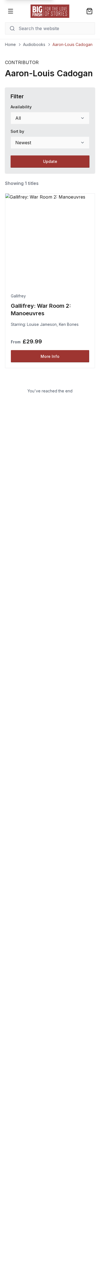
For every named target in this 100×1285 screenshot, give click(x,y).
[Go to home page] (50, 11)
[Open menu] (10, 11)
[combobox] (50, 118)
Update (50, 161)
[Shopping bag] (89, 11)
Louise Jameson (42, 324)
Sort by (17, 131)
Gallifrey (18, 296)
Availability (21, 106)
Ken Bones (69, 324)
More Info (50, 356)
